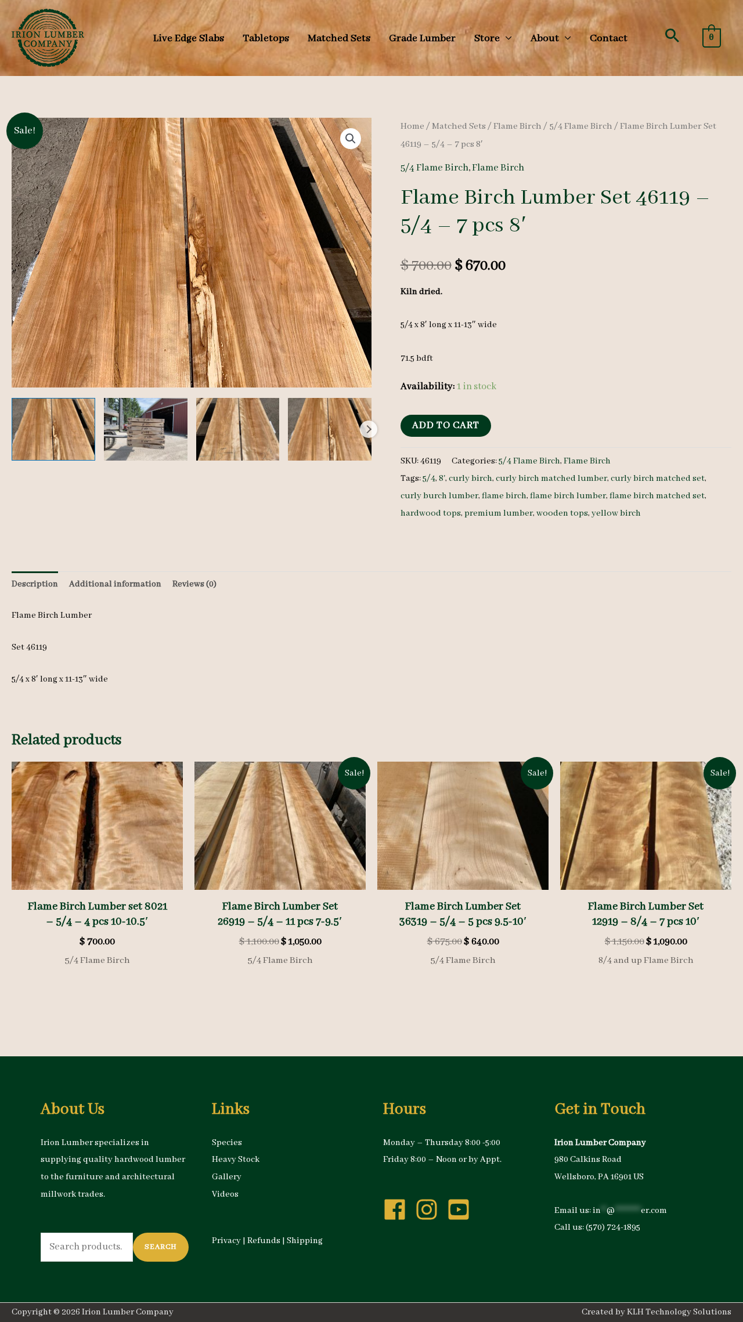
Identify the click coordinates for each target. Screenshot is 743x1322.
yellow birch (616, 513)
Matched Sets (459, 126)
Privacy (226, 1241)
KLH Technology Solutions (679, 1312)
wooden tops (562, 513)
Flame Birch (517, 126)
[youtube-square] (462, 1209)
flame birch (504, 496)
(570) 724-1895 (613, 1227)
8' (442, 478)
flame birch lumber (568, 496)
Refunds (263, 1241)
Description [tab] (35, 584)
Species (227, 1143)
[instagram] (430, 1209)
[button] (672, 35)
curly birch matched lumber (551, 478)
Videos (225, 1194)
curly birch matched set (658, 478)
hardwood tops (431, 513)
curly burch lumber (439, 496)
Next (368, 429)
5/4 (429, 478)
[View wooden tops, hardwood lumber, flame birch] (53, 429)
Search (161, 1247)
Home (412, 126)
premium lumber (498, 513)
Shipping (305, 1241)
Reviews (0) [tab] (194, 584)
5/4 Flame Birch (580, 126)
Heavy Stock (235, 1159)
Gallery (226, 1177)
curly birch (470, 478)
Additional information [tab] (115, 584)
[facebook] (398, 1209)
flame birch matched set (657, 496)
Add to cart (445, 425)
